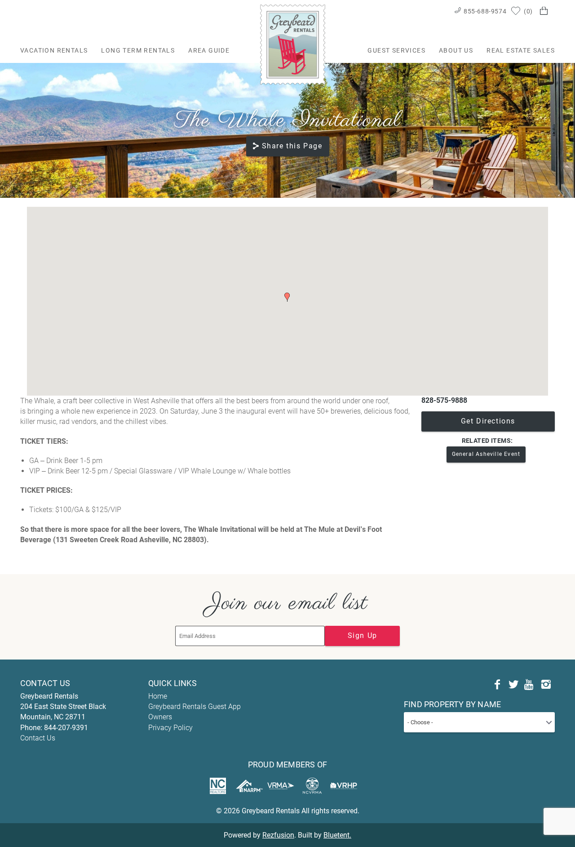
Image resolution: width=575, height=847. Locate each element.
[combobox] (479, 722)
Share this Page (292, 146)
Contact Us (37, 738)
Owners (160, 717)
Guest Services (396, 50)
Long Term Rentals (138, 50)
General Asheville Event (486, 454)
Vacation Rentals (54, 50)
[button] (287, 297)
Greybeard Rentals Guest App (194, 706)
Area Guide (209, 50)
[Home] (292, 44)
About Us (456, 50)
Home (157, 696)
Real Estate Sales (521, 50)
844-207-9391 (66, 727)
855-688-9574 (485, 11)
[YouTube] (529, 685)
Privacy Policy (170, 727)
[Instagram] (546, 685)
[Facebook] (497, 685)
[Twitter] (513, 685)
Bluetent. (337, 835)
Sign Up (362, 635)
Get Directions (488, 421)
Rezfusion (278, 835)
